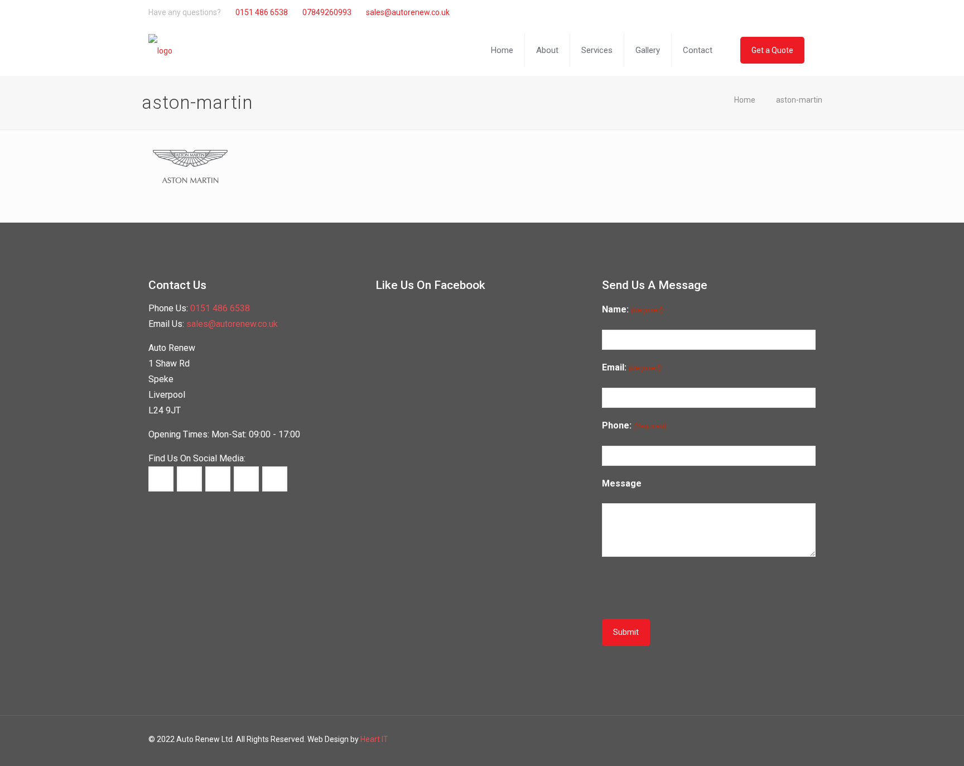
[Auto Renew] (160, 50)
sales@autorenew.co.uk (408, 12)
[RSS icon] (800, 12)
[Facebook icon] (753, 12)
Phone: (634, 425)
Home (744, 99)
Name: (632, 309)
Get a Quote (772, 50)
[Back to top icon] (918, 748)
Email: (631, 367)
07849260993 (326, 12)
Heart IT (374, 739)
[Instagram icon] (788, 12)
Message (622, 483)
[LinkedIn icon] (777, 12)
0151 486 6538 (261, 12)
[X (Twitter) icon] (765, 12)
